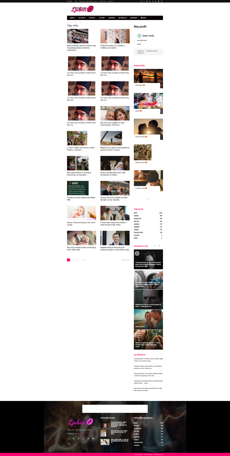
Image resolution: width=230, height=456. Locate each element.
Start (76, 1)
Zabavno (134, 18)
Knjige (144, 18)
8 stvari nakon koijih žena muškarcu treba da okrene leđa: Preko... (113, 223)
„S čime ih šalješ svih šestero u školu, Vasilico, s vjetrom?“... (81, 149)
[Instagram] (146, 1)
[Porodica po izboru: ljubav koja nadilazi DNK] (81, 188)
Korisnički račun (103, 1)
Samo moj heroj (140, 326)
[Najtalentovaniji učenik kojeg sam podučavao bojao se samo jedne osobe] (115, 238)
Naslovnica (70, 23)
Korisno (112, 18)
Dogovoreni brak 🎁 (141, 162)
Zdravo (92, 18)
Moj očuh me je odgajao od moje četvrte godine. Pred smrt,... (112, 124)
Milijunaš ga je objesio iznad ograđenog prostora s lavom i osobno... (114, 149)
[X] (152, 1)
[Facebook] (143, 1)
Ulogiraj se (110, 1)
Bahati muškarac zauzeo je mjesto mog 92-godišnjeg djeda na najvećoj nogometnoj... (81, 48)
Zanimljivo (123, 18)
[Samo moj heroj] (148, 320)
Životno (82, 18)
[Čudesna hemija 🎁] (148, 129)
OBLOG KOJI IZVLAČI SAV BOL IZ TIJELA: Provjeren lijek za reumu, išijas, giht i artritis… (148, 344)
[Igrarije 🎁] (148, 103)
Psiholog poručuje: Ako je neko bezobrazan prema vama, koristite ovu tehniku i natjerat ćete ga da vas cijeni (148, 264)
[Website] (155, 1)
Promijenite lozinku (151, 51)
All (154, 245)
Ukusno (102, 18)
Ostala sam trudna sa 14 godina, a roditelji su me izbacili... (112, 47)
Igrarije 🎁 (138, 111)
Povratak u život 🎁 (141, 188)
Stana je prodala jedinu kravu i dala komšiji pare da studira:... (112, 174)
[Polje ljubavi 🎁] (148, 78)
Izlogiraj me (140, 53)
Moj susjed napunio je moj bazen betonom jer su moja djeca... (79, 174)
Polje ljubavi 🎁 (140, 85)
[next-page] (87, 259)
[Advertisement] (130, 9)
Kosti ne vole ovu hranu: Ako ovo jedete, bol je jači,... (119, 432)
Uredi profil (140, 51)
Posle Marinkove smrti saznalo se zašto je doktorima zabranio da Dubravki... (119, 424)
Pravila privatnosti (158, 454)
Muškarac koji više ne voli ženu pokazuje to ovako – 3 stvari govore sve (148, 305)
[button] (141, 1)
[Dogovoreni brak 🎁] (148, 155)
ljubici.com (81, 433)
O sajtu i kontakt (138, 454)
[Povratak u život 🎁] (148, 180)
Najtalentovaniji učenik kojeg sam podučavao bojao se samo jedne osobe (114, 248)
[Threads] (161, 1)
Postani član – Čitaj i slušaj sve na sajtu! (88, 1)
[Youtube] (158, 1)
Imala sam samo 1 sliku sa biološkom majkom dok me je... (119, 441)
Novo (73, 18)
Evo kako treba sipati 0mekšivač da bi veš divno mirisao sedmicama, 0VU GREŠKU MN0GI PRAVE (147, 284)
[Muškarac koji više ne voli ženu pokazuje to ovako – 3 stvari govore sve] (148, 299)
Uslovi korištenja (148, 454)
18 (83, 260)
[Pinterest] (149, 1)
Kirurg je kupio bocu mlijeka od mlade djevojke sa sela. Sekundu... (113, 198)
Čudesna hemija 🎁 (141, 137)
